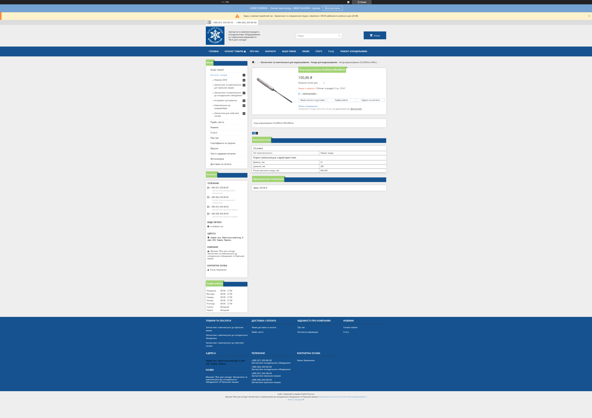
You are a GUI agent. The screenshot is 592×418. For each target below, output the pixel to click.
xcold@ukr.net (216, 226)
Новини (214, 127)
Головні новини (350, 327)
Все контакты (332, 8)
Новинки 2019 (220, 80)
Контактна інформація (308, 332)
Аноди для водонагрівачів (324, 62)
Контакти (270, 51)
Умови (305, 51)
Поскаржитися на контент (330, 397)
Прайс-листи (217, 122)
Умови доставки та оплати (264, 327)
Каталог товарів (234, 51)
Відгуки (214, 148)
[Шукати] (339, 36)
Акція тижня (289, 51)
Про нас (254, 51)
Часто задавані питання (223, 153)
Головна (214, 51)
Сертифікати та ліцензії (222, 143)
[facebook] (253, 134)
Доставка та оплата (220, 164)
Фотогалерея (217, 159)
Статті (318, 51)
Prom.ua (310, 394)
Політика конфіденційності (355, 397)
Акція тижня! (217, 69)
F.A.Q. (331, 51)
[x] (256, 134)
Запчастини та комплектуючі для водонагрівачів (285, 62)
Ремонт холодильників (353, 51)
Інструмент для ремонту (225, 100)
